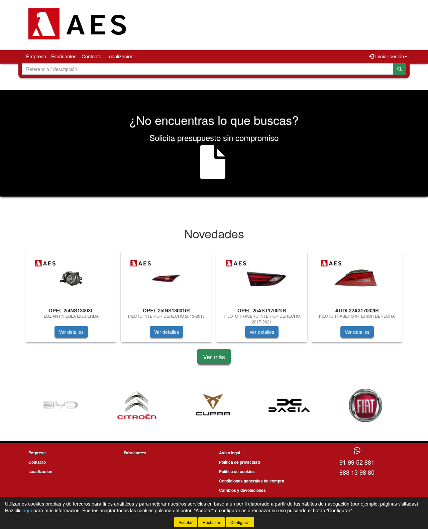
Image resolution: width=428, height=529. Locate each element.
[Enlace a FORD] (387, 405)
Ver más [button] (214, 356)
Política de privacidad (239, 462)
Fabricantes (64, 56)
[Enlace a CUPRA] (159, 405)
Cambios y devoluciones (242, 490)
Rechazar (211, 522)
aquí (27, 510)
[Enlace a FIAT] (311, 405)
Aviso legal (229, 453)
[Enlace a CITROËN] (82, 405)
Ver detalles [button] (71, 331)
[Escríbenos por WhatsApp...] (356, 451)
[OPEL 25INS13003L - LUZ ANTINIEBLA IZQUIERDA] (71, 278)
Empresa (36, 56)
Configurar (240, 522)
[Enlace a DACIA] (235, 405)
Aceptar (186, 522)
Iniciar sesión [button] (389, 56)
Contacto (91, 56)
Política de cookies (237, 471)
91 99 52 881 (356, 462)
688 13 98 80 (356, 472)
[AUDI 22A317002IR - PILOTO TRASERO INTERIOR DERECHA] (357, 278)
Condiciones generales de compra (251, 481)
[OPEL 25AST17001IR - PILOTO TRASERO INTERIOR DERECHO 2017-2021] (261, 278)
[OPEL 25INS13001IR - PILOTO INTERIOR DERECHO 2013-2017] (166, 278)
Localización (119, 56)
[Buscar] (399, 69)
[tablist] (214, 300)
